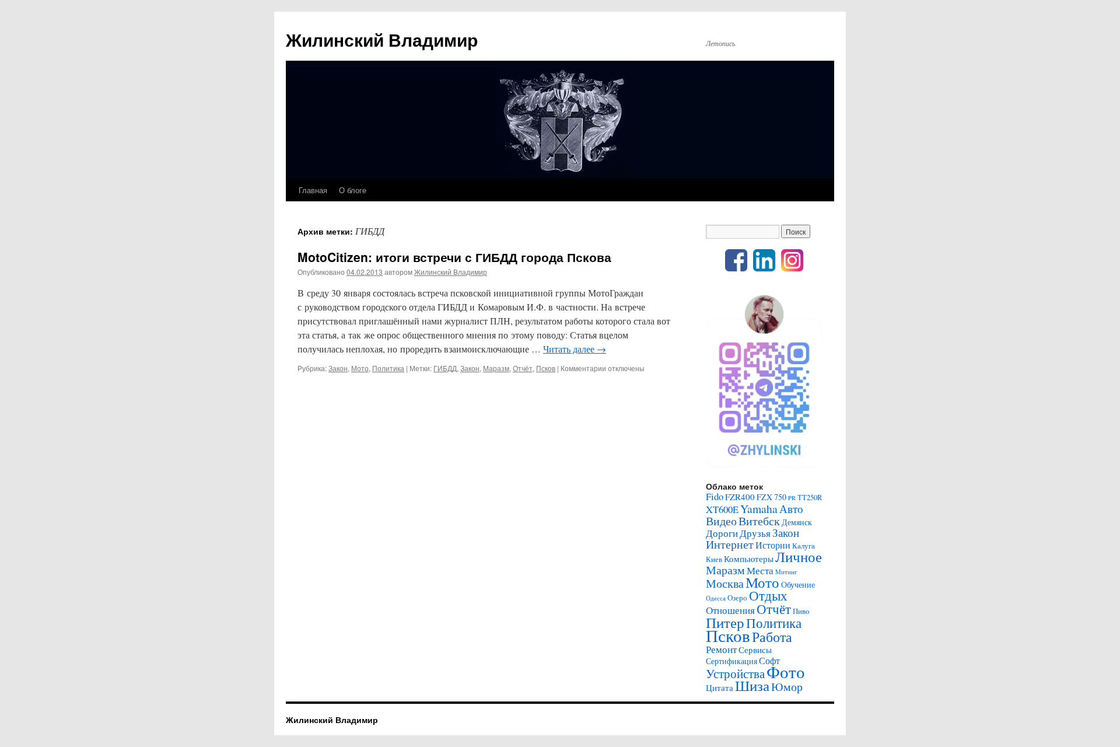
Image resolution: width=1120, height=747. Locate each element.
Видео (721, 521)
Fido (714, 496)
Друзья (755, 533)
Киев (714, 559)
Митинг (786, 572)
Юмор (787, 686)
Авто (791, 508)
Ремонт (721, 649)
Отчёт (523, 368)
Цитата (719, 687)
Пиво (801, 611)
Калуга (803, 546)
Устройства (735, 673)
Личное (798, 556)
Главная (313, 190)
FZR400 (740, 496)
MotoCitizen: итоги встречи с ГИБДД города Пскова (454, 257)
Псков (545, 368)
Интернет (730, 544)
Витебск (759, 520)
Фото (785, 672)
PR (792, 498)
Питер (725, 622)
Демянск (797, 522)
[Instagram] (792, 268)
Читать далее (574, 349)
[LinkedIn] (764, 268)
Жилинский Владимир (382, 39)
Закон (338, 368)
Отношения (730, 610)
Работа (772, 636)
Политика (388, 368)
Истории (772, 545)
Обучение (798, 584)
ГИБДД (445, 368)
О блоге (352, 190)
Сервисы (755, 649)
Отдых (768, 595)
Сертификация (731, 660)
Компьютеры (749, 558)
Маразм (496, 368)
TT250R (809, 497)
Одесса (716, 598)
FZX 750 (771, 496)
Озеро (737, 598)
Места (760, 570)
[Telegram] (764, 465)
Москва (725, 583)
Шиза (752, 685)
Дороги (722, 533)
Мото (360, 368)
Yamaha (759, 508)
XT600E (722, 509)
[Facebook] (736, 268)
